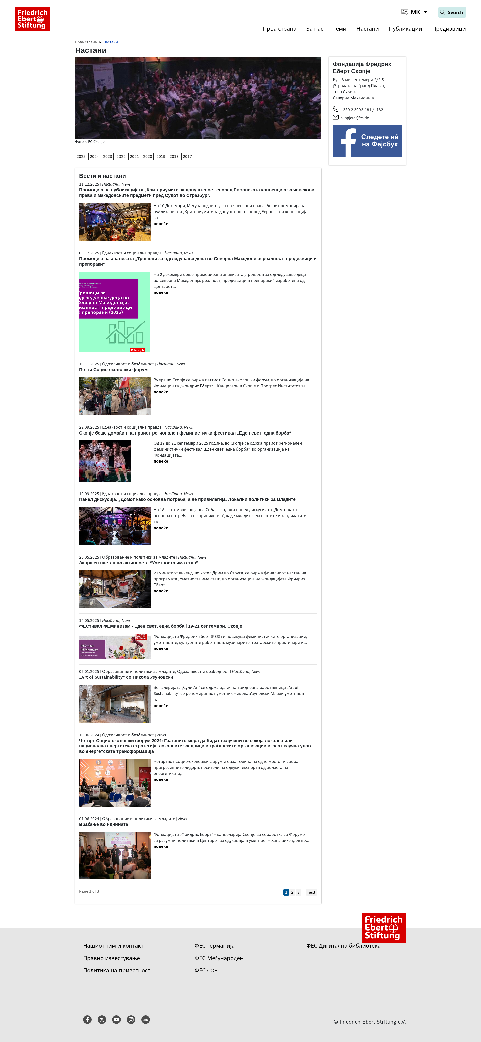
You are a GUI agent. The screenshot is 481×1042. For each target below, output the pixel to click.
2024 (94, 156)
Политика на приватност (116, 970)
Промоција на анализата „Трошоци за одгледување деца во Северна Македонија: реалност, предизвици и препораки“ (198, 261)
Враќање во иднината (103, 824)
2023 (107, 156)
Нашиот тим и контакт (113, 945)
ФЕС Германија (215, 945)
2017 (187, 156)
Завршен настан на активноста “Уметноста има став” (138, 563)
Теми (339, 28)
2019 (160, 156)
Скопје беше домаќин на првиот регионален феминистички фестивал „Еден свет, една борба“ (185, 433)
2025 (81, 156)
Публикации (405, 28)
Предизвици (449, 28)
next (311, 892)
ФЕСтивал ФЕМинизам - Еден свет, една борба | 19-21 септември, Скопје (160, 626)
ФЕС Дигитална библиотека (343, 945)
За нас (314, 28)
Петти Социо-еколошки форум (113, 369)
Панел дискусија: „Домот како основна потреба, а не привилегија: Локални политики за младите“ (188, 499)
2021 (134, 156)
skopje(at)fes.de (355, 117)
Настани (367, 28)
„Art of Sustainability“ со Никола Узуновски (126, 677)
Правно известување (111, 958)
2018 (174, 156)
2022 (121, 156)
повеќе (161, 223)
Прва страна (279, 28)
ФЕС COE (206, 970)
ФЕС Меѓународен (219, 958)
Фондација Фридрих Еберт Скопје (362, 68)
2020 (147, 156)
